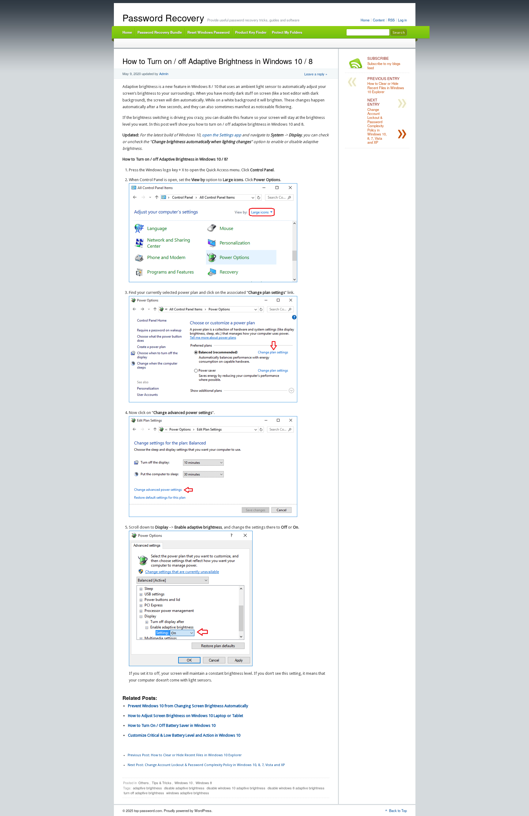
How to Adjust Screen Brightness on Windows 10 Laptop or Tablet (185, 715)
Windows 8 (204, 782)
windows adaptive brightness (187, 792)
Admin (163, 73)
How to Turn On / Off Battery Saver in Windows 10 (172, 725)
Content (379, 19)
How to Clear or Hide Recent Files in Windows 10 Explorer (185, 755)
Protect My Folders (287, 32)
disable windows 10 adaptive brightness (236, 787)
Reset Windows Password (208, 32)
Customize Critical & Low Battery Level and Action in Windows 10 (184, 735)
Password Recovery (163, 17)
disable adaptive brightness (184, 787)
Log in (402, 19)
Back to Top (398, 810)
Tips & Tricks (161, 782)
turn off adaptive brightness (144, 792)
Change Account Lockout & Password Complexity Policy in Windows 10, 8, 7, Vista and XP (206, 765)
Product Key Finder (250, 32)
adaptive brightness (147, 787)
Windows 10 (183, 782)
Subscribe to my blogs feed (383, 63)
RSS (391, 19)
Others (143, 782)
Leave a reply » (315, 73)
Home (365, 19)
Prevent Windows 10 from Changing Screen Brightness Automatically (188, 706)
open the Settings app (221, 135)
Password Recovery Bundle (159, 32)
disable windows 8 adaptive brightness (296, 787)
